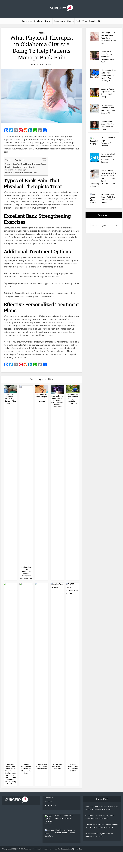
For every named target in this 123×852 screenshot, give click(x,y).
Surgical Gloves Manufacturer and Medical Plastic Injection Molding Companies (57, 401)
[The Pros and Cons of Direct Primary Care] (41, 672)
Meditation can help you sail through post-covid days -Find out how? (73, 398)
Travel (92, 21)
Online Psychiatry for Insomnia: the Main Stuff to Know (26, 768)
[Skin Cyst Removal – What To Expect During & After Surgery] (10, 389)
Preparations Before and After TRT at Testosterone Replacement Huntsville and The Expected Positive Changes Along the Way (10, 774)
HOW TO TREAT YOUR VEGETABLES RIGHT (73, 767)
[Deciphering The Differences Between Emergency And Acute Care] (26, 475)
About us (48, 801)
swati (50, 64)
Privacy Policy (50, 805)
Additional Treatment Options (17, 170)
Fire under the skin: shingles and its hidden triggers (41, 397)
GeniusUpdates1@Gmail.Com (71, 849)
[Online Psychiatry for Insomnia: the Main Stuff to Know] (26, 672)
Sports (70, 21)
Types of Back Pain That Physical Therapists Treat (25, 164)
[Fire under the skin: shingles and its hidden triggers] (41, 389)
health (42, 32)
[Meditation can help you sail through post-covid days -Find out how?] (73, 389)
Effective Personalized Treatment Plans (21, 173)
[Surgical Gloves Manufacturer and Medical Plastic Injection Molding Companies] (57, 389)
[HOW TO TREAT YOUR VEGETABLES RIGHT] (73, 672)
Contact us (27, 21)
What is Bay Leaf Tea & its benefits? (57, 766)
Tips (85, 21)
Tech (78, 21)
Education (58, 21)
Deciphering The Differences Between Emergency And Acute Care (26, 572)
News (47, 21)
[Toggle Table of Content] (43, 160)
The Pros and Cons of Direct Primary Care (41, 766)
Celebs (37, 21)
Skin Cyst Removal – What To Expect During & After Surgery (10, 398)
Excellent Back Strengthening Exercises (20, 167)
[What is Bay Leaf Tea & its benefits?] (57, 672)
